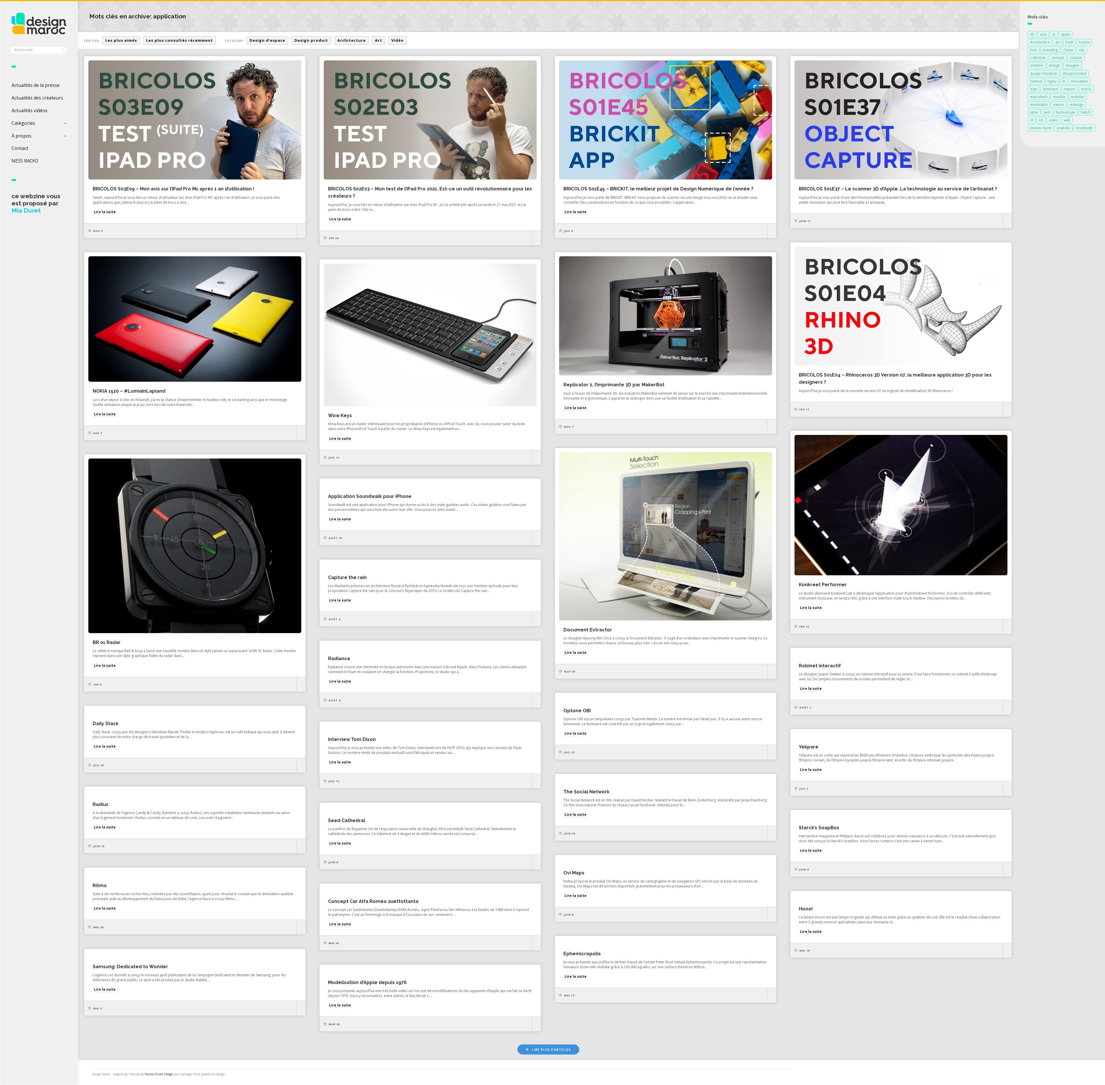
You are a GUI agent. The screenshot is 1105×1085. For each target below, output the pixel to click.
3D (1032, 34)
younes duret (1040, 127)
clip (1082, 49)
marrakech (1038, 96)
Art (378, 40)
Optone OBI (577, 710)
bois (1033, 49)
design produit (1074, 73)
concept (1057, 57)
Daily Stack (106, 723)
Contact (20, 148)
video (1053, 120)
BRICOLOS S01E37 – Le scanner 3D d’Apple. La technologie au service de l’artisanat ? (898, 189)
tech (1047, 112)
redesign (1076, 104)
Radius (100, 804)
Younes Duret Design (159, 1074)
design (1054, 65)
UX (1041, 120)
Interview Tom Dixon (352, 739)
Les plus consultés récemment (179, 40)
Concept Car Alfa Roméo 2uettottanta (373, 901)
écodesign (1084, 127)
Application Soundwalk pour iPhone (369, 496)
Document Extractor (587, 630)
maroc (1086, 89)
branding (1050, 49)
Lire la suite (105, 211)
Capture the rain (347, 577)
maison (1070, 89)
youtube (1063, 127)
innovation (1079, 81)
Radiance (339, 658)
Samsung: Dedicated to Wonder (130, 966)
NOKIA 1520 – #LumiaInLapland (129, 391)
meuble (1059, 96)
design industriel (1043, 73)
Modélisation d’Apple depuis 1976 (367, 982)
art (1057, 42)
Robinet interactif (820, 665)
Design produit (311, 40)
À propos (21, 136)
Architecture (351, 40)
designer (1072, 65)
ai (1053, 34)
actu (1043, 34)
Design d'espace (267, 40)
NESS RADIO (25, 161)
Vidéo (397, 40)
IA (1063, 81)
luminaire (1050, 89)
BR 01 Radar (107, 642)
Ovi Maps (573, 873)
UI (1031, 120)
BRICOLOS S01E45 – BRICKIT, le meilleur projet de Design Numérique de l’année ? (658, 189)
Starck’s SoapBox (819, 827)
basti (1069, 42)
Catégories (23, 123)
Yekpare (808, 747)
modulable (1039, 104)
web (1067, 120)
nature (1058, 104)
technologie (1065, 112)
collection (1038, 57)
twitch (1085, 112)
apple (1065, 34)
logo (1033, 89)
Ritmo (100, 885)
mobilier (1078, 96)
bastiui (1084, 42)
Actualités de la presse (36, 85)
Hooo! (806, 909)
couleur (1076, 57)
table (1034, 112)
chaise (1068, 49)
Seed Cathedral (346, 820)
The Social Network (586, 791)
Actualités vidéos (29, 110)
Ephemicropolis (582, 953)
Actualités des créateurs (37, 98)
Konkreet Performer (823, 584)
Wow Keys (340, 415)
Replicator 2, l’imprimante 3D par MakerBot (613, 384)
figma (1052, 81)
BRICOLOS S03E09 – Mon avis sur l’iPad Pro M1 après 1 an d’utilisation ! (173, 189)
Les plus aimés (121, 40)
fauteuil (1036, 81)
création (1036, 65)
